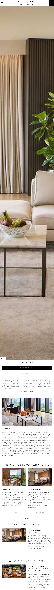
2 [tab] (28, 518)
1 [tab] (26, 518)
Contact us (27, 373)
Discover (14, 513)
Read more (40, 554)
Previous (1, 358)
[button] (2, 3)
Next (4, 358)
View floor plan (27, 391)
